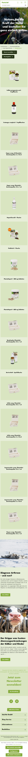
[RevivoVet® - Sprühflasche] (14, 357)
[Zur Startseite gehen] (7, 2)
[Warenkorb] (22, 3)
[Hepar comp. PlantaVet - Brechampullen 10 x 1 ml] (14, 170)
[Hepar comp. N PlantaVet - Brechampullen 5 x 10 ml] (14, 138)
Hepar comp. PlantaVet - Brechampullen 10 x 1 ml (14, 186)
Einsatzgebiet (7, 56)
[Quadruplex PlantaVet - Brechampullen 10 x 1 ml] (14, 325)
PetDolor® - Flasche (14, 248)
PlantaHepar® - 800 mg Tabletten (14, 309)
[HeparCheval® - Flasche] (14, 202)
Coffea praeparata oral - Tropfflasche (14, 91)
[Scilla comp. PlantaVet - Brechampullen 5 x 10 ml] (14, 420)
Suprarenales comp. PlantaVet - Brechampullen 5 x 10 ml (14, 500)
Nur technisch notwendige (14, 747)
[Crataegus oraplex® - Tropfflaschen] (14, 107)
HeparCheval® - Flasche (14, 217)
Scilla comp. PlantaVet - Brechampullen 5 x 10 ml (14, 436)
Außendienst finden (14, 709)
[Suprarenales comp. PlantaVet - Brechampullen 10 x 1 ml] (14, 452)
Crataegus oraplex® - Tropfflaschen (14, 122)
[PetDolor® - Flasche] (14, 233)
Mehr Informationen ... (17, 744)
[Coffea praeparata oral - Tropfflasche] (14, 75)
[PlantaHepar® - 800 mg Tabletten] (14, 294)
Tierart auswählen (9, 52)
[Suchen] (25, 5)
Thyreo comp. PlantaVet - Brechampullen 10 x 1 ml (14, 533)
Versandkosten (21, 736)
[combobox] (13, 5)
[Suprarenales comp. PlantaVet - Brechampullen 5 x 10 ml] (14, 484)
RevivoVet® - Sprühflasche (14, 372)
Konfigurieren (14, 751)
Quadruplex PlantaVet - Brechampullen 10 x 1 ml (14, 341)
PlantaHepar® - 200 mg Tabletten (14, 279)
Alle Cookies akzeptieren (14, 754)
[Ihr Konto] (18, 3)
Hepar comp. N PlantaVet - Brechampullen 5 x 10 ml (14, 154)
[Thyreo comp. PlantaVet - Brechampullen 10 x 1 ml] (14, 517)
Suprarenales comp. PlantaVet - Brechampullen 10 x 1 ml (14, 468)
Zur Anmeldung (14, 691)
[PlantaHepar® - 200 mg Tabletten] (14, 264)
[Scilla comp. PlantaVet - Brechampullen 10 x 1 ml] (14, 388)
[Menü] (25, 2)
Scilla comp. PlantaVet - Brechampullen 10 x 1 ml (14, 404)
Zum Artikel (5, 594)
